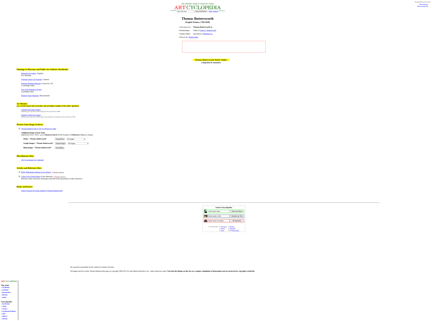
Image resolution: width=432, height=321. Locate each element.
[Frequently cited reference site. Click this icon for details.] (58, 172)
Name (222, 230)
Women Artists (235, 230)
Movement (224, 226)
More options (213, 11)
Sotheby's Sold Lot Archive (31, 115)
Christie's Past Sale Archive (31, 110)
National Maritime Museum (31, 83)
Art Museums (5, 287)
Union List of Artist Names (30, 176)
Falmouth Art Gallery (28, 73)
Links (3, 313)
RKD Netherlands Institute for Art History (36, 172)
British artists (193, 37)
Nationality (233, 228)
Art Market (5, 289)
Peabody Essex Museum (30, 96)
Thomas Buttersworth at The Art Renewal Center (38, 129)
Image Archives (6, 292)
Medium (232, 226)
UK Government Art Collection (32, 160)
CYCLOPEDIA (11, 281)
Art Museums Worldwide (9, 311)
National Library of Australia (31, 79)
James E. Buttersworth (208, 30)
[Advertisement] (224, 47)
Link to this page (423, 4)
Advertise (4, 318)
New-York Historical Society (31, 90)
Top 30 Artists (6, 303)
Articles (4, 297)
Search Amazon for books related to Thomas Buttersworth (41, 191)
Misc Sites (5, 294)
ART (3, 281)
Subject (223, 228)
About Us (4, 316)
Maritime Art (207, 34)
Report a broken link (422, 6)
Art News (4, 308)
